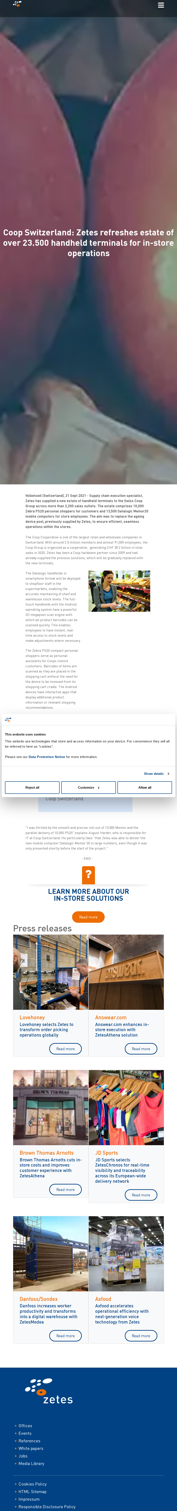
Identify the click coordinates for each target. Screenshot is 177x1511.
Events (25, 1433)
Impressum (29, 1499)
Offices (25, 1425)
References (29, 1440)
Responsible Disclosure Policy (47, 1506)
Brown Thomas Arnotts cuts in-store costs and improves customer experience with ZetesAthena (51, 1167)
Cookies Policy (33, 1484)
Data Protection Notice (47, 757)
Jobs (23, 1456)
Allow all (144, 787)
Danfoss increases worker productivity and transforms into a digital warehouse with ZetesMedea (48, 1313)
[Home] (19, 5)
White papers (31, 1448)
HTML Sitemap (32, 1491)
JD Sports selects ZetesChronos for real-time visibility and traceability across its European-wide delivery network (122, 1170)
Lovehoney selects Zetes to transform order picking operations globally (46, 1029)
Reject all (32, 787)
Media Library (31, 1463)
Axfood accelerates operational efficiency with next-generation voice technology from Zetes (122, 1313)
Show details (154, 773)
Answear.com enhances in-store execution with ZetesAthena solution (122, 1029)
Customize (86, 787)
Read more (88, 917)
